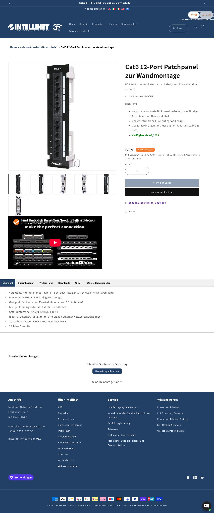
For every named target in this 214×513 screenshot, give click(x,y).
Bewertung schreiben (107, 371)
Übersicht (8, 283)
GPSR (78, 283)
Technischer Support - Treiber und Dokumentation (126, 443)
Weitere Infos (46, 283)
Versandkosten (66, 460)
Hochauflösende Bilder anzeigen (146, 202)
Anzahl (128, 164)
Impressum (64, 430)
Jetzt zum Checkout (162, 192)
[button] (98, 24)
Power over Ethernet (168, 407)
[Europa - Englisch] (109, 9)
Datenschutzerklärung (70, 424)
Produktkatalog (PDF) (70, 442)
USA (38, 438)
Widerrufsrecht (84, 505)
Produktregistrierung (119, 423)
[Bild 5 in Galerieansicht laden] (106, 184)
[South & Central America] (127, 9)
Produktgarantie (67, 436)
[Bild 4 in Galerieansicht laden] (84, 184)
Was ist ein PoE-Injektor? (170, 430)
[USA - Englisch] (123, 9)
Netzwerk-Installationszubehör (39, 47)
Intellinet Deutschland (64, 505)
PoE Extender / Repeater (170, 413)
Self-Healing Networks (169, 424)
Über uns (63, 454)
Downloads (64, 283)
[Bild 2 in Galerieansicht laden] (40, 184)
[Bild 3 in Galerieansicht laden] (62, 184)
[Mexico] (118, 9)
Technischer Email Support (122, 434)
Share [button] (132, 211)
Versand (127, 505)
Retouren (113, 429)
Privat (193, 14)
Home (13, 47)
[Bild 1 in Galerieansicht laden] (18, 184)
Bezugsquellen (66, 419)
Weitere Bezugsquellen (99, 283)
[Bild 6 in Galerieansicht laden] (18, 206)
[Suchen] (184, 28)
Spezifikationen (26, 283)
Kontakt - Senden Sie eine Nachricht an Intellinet (129, 415)
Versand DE (143, 155)
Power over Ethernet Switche (173, 419)
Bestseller (63, 413)
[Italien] (114, 9)
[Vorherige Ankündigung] (9, 3)
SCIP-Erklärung (66, 448)
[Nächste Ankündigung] (204, 3)
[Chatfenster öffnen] (206, 506)
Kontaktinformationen (157, 505)
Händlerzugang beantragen (122, 407)
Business (206, 14)
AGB (60, 407)
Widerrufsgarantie (67, 465)
